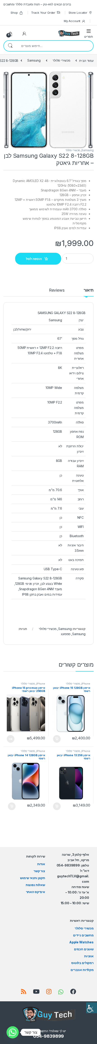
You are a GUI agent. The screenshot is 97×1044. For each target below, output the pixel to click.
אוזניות (89, 956)
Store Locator (78, 12)
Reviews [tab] (57, 290)
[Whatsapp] (13, 1032)
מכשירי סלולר (61, 60)
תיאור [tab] (89, 290)
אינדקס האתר (35, 892)
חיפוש (10, 46)
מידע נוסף (10, 739)
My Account (72, 21)
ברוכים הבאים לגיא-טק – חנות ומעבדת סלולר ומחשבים (37, 4)
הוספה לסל (34, 259)
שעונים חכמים (84, 949)
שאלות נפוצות (35, 885)
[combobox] (54, 46)
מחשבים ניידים (83, 935)
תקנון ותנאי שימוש (32, 878)
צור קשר (39, 871)
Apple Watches (81, 942)
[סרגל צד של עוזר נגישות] (91, 1007)
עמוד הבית (86, 60)
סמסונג (65, 634)
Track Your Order (43, 12)
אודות (41, 864)
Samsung (34, 60)
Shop (14, 12)
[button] (48, 76)
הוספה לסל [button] (56, 739)
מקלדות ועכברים (82, 970)
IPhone (85, 683)
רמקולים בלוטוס (82, 963)
